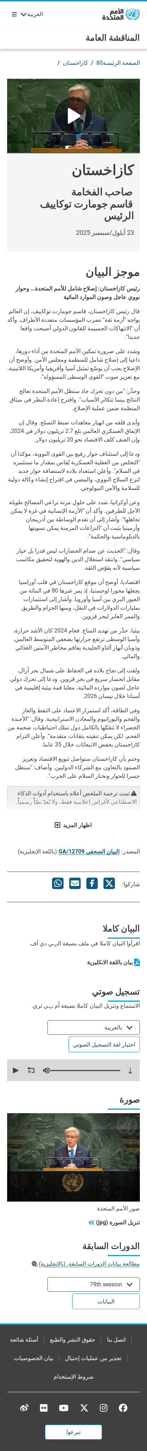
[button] (15, 1070)
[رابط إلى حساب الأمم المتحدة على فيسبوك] (123, 1408)
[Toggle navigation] (13, 14)
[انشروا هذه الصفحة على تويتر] (109, 883)
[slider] (82, 1070)
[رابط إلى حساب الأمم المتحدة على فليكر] (43, 1408)
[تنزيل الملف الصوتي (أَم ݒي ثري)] (130, 1071)
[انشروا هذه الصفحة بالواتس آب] (58, 883)
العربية (35, 14)
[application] (73, 1070)
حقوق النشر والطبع (72, 1339)
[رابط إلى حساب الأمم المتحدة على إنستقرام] (103, 1408)
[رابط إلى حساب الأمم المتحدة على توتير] (84, 1408)
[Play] (73, 116)
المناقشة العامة (113, 38)
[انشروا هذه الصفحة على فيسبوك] (92, 883)
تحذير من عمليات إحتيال (93, 1358)
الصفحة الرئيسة (121, 63)
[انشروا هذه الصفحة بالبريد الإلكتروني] (75, 883)
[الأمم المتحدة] (121, 13)
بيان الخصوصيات (33, 1358)
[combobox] (93, 1027)
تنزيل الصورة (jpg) (118, 1222)
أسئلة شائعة (24, 1339)
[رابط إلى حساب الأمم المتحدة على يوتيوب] (64, 1408)
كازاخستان (75, 63)
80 (99, 63)
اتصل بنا (116, 1339)
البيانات (106, 1301)
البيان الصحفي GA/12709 (89, 851)
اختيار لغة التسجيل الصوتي (104, 1044)
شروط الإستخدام (73, 1376)
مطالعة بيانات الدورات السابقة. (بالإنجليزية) (89, 1263)
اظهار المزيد (77, 825)
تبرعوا (73, 1432)
